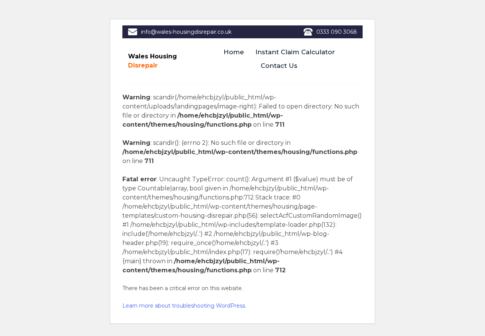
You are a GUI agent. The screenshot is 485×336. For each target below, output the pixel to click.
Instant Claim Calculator (295, 52)
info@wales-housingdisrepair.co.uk (186, 31)
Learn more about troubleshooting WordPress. (184, 305)
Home (234, 52)
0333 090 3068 (336, 31)
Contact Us (279, 65)
